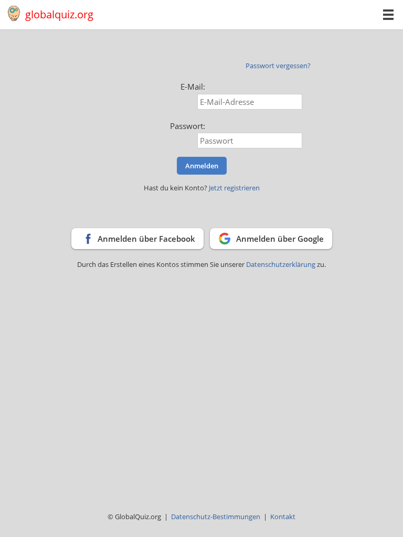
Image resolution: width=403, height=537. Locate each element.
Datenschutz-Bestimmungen (215, 516)
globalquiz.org (59, 14)
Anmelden (201, 165)
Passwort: (187, 126)
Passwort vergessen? (278, 65)
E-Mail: (193, 86)
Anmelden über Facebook (146, 238)
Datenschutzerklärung (281, 264)
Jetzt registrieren (234, 187)
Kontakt (282, 516)
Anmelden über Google (280, 238)
